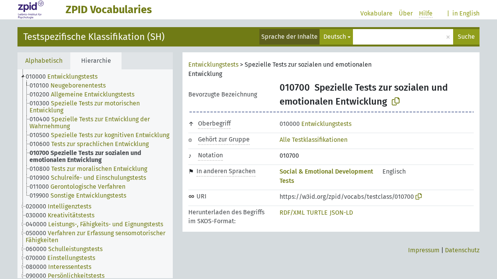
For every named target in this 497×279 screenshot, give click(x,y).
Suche (466, 36)
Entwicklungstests (213, 64)
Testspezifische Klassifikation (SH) (94, 36)
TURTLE (317, 212)
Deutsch (334, 36)
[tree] (95, 173)
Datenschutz (462, 250)
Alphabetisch (44, 60)
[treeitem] (64, 76)
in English (466, 13)
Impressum (424, 250)
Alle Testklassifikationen (314, 139)
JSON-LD (341, 212)
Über (406, 13)
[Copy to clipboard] (396, 101)
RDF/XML (292, 212)
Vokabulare (376, 13)
